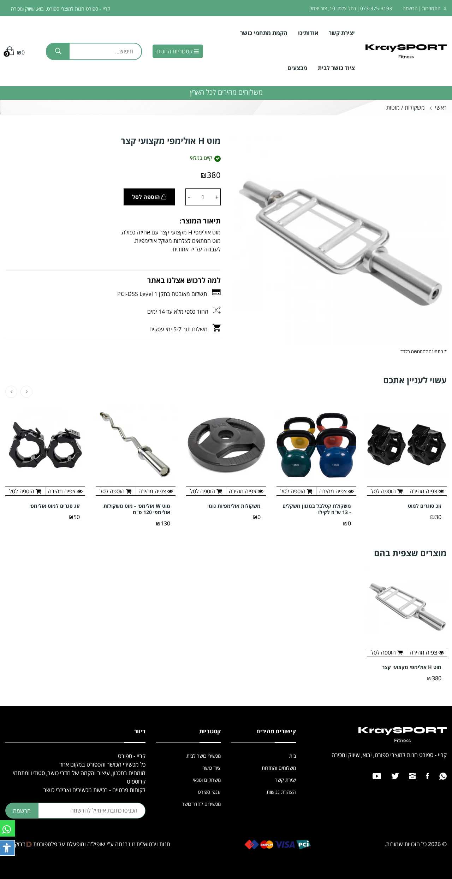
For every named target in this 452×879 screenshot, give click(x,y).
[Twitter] (395, 776)
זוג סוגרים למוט (424, 506)
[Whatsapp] (443, 776)
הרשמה (410, 8)
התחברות (431, 8)
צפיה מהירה (424, 652)
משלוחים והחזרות (279, 767)
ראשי (441, 107)
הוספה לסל (146, 197)
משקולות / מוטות (405, 107)
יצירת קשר (342, 33)
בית (292, 755)
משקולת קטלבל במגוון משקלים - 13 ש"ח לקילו (316, 509)
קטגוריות (175, 51)
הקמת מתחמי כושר (263, 33)
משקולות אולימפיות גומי (234, 506)
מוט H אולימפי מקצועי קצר (411, 667)
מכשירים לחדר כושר (201, 804)
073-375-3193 (376, 8)
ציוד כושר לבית (336, 68)
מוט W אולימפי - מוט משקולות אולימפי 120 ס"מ (136, 509)
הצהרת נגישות (281, 791)
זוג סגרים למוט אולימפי (54, 506)
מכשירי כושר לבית (203, 755)
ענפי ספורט (209, 791)
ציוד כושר (212, 767)
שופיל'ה (96, 844)
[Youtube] (377, 776)
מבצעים (297, 68)
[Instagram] (412, 776)
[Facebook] (427, 776)
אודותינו (308, 33)
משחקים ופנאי (207, 779)
